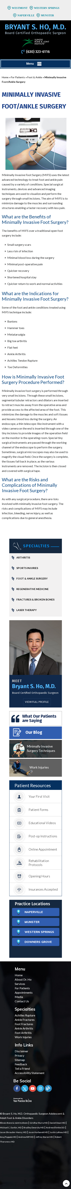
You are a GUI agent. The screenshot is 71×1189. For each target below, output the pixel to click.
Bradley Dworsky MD (33, 1127)
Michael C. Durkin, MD (10, 1127)
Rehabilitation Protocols (39, 863)
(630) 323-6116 (38, 51)
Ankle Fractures (25, 1019)
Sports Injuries (27, 568)
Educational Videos (42, 823)
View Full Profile (37, 701)
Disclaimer (21, 1051)
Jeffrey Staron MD (44, 1137)
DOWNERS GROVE (38, 942)
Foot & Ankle (34, 77)
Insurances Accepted (43, 889)
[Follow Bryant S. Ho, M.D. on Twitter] (24, 1088)
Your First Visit (39, 796)
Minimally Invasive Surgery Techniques (41, 748)
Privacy (19, 1055)
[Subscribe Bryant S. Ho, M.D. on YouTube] (32, 1088)
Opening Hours (39, 876)
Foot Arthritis (23, 1032)
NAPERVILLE (34, 912)
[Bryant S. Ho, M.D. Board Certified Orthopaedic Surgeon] (35, 31)
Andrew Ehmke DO (55, 1127)
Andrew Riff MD (25, 1137)
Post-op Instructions (43, 836)
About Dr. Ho (23, 979)
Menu (30, 63)
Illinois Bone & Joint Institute (14, 1122)
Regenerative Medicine (32, 589)
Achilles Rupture (25, 1015)
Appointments (24, 992)
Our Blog (33, 732)
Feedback (21, 1064)
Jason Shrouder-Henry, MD (13, 1132)
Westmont (19, 8)
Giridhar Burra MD (39, 1122)
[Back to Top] (66, 1183)
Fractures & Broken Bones (35, 599)
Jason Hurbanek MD (38, 1132)
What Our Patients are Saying (39, 718)
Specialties (36, 545)
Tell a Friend (22, 1068)
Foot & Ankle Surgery (32, 578)
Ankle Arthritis (24, 1028)
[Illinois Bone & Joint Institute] (35, 43)
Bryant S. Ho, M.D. (34, 686)
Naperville (26, 15)
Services (20, 983)
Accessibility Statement (29, 1073)
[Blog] (48, 1088)
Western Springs (47, 8)
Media (19, 996)
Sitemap (20, 1060)
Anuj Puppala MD (8, 1137)
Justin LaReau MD (58, 1132)
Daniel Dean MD (57, 1122)
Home (5, 77)
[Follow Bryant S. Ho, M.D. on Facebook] (16, 1088)
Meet (17, 681)
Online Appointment (43, 849)
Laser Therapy (26, 610)
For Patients (18, 77)
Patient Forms (38, 810)
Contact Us (22, 1001)
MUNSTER (32, 922)
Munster (47, 15)
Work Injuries (39, 767)
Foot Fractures (24, 1024)
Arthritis (23, 557)
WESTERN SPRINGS (39, 932)
